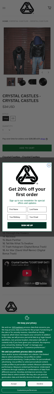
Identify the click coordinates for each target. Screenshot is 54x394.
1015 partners (17, 327)
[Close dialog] (49, 165)
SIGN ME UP (27, 225)
